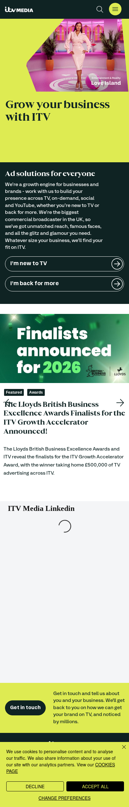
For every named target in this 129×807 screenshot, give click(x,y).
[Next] (120, 403)
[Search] (99, 9)
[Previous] (9, 403)
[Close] (120, 750)
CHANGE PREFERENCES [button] (64, 798)
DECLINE (35, 786)
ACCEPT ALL (95, 786)
